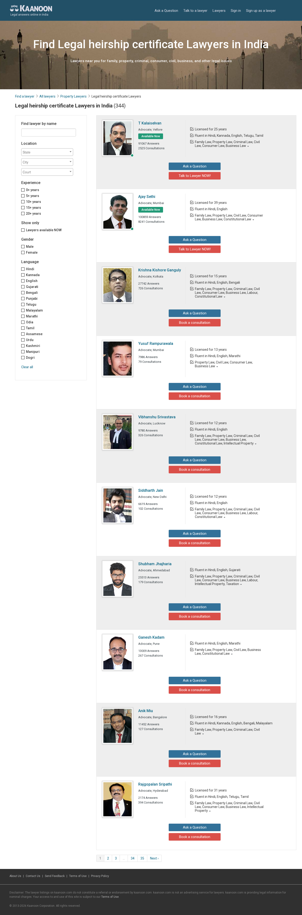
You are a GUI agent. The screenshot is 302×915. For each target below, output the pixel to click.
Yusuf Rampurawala (155, 343)
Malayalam (34, 310)
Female (32, 252)
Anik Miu (145, 711)
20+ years (33, 213)
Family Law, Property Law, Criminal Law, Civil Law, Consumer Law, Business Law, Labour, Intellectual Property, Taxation (227, 580)
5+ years (32, 196)
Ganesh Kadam (151, 637)
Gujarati (32, 287)
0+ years (32, 190)
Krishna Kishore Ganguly (159, 270)
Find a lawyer (24, 96)
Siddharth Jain (150, 490)
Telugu (31, 304)
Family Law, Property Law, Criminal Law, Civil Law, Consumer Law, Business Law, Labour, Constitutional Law (227, 292)
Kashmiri (33, 346)
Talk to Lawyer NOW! (195, 176)
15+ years (33, 208)
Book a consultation (194, 323)
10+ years (33, 202)
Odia (29, 322)
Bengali (32, 293)
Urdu (30, 340)
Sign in (236, 11)
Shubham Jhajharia (155, 564)
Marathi (32, 316)
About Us (15, 876)
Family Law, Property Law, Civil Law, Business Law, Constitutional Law (228, 651)
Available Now (150, 136)
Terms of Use (78, 876)
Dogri (30, 357)
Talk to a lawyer (195, 11)
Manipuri (33, 352)
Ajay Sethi (146, 196)
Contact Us (33, 876)
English (32, 281)
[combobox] (47, 152)
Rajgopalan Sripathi (155, 784)
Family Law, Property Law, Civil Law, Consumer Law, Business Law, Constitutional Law (229, 217)
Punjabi (32, 298)
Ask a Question (166, 11)
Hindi (30, 269)
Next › (154, 858)
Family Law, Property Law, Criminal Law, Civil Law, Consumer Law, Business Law (227, 144)
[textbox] (48, 152)
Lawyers (219, 11)
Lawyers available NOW (44, 230)
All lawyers (47, 96)
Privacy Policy (100, 876)
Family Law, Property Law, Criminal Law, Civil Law (227, 731)
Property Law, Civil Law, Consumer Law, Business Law (224, 364)
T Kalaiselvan (149, 123)
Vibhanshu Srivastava (157, 417)
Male (30, 246)
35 (142, 858)
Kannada (33, 275)
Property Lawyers (73, 96)
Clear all (27, 367)
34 (132, 858)
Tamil (30, 328)
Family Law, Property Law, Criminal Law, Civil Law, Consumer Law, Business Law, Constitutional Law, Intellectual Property (227, 439)
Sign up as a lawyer (261, 11)
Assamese (34, 334)
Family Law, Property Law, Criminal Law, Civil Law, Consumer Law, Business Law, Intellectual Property (229, 806)
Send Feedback (55, 876)
